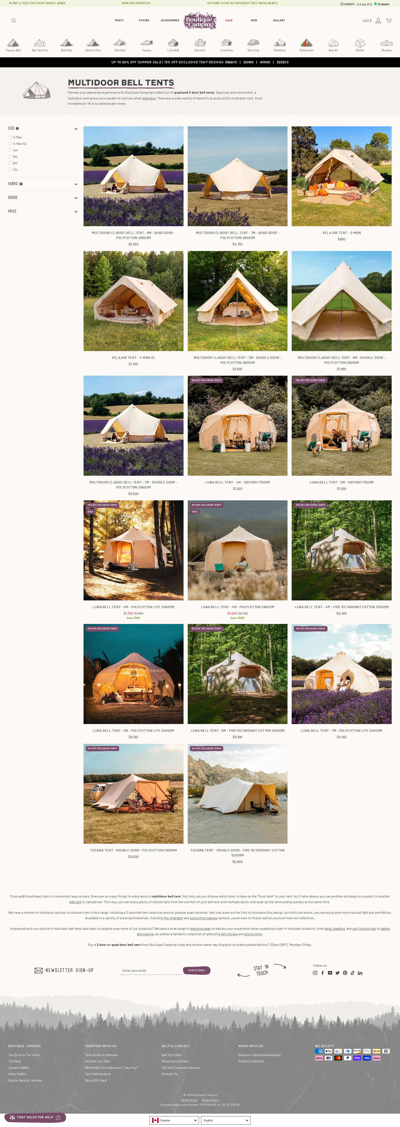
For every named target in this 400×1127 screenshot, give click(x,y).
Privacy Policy (210, 1100)
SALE (229, 20)
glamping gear (200, 928)
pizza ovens (253, 934)
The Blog (14, 1061)
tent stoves (229, 934)
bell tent (75, 902)
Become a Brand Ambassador (259, 1055)
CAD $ (368, 21)
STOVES (144, 20)
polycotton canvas (204, 918)
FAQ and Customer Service (181, 1067)
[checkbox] (45, 137)
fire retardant (173, 918)
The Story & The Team (24, 1055)
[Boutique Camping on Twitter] (337, 972)
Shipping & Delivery (175, 1061)
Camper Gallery (19, 1067)
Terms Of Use (189, 1100)
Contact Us (170, 1074)
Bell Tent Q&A (171, 1055)
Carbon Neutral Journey (25, 1080)
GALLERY (279, 20)
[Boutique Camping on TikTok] (352, 972)
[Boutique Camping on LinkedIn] (360, 972)
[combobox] (174, 1120)
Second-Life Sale (97, 1061)
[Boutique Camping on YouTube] (330, 972)
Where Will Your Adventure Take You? (111, 1067)
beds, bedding (335, 928)
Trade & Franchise (251, 1061)
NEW (254, 20)
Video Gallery (17, 1074)
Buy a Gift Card (95, 1080)
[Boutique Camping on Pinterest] (345, 972)
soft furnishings (364, 928)
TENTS (119, 20)
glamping (149, 98)
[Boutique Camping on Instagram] (315, 972)
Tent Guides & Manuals (101, 1055)
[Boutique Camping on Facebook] (322, 972)
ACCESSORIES (170, 20)
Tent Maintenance (98, 1074)
